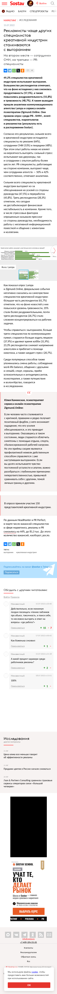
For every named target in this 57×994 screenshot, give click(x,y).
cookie (35, 972)
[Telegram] (10, 70)
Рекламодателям (28, 952)
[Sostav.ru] (18, 3)
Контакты (28, 948)
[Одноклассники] (22, 70)
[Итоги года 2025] (31, 3)
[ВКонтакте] (5, 70)
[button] (54, 239)
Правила (14, 597)
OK (29, 985)
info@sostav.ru (28, 939)
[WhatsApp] (14, 70)
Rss (28, 961)
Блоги (22, 11)
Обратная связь (28, 957)
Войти (7, 597)
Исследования (16, 738)
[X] (18, 70)
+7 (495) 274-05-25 (28, 942)
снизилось (10, 531)
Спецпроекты (39, 11)
